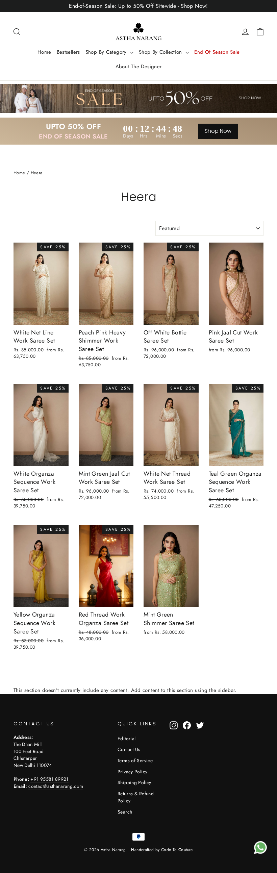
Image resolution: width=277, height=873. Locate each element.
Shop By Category (106, 52)
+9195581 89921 (49, 779)
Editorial (126, 738)
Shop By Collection (161, 52)
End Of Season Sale (217, 52)
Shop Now (218, 131)
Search (125, 811)
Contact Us (129, 749)
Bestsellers (68, 52)
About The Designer (139, 66)
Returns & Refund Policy (136, 797)
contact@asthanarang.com (55, 786)
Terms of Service (135, 760)
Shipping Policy (134, 782)
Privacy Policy (132, 771)
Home (44, 52)
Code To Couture (177, 850)
